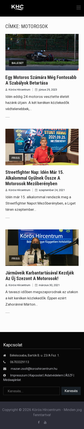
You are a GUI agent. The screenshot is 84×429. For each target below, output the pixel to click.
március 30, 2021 (49, 285)
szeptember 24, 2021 (52, 190)
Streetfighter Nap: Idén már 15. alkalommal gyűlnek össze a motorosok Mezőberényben (34, 178)
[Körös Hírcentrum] (14, 8)
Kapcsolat (36, 375)
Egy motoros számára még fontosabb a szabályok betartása (40, 80)
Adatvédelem (54, 375)
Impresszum (19, 375)
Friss (16, 157)
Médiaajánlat (12, 380)
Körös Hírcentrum (19, 89)
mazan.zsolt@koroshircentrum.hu (34, 368)
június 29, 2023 (48, 89)
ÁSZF (69, 375)
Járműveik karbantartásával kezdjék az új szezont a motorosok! (39, 275)
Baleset (18, 63)
